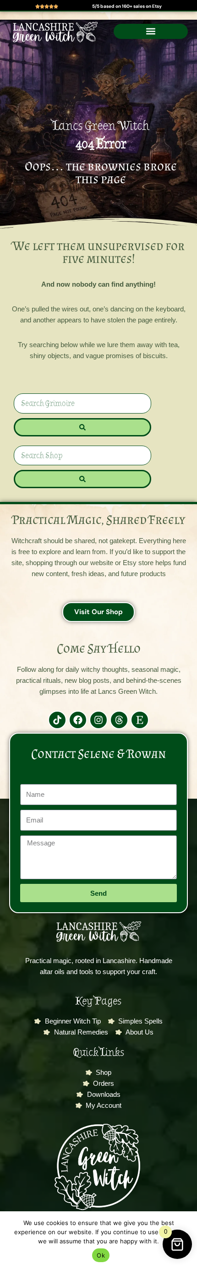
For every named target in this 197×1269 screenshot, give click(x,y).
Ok (101, 1255)
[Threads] (119, 720)
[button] (151, 31)
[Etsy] (140, 720)
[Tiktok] (57, 720)
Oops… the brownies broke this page (101, 172)
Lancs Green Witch (101, 125)
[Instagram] (98, 720)
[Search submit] (82, 427)
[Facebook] (78, 720)
